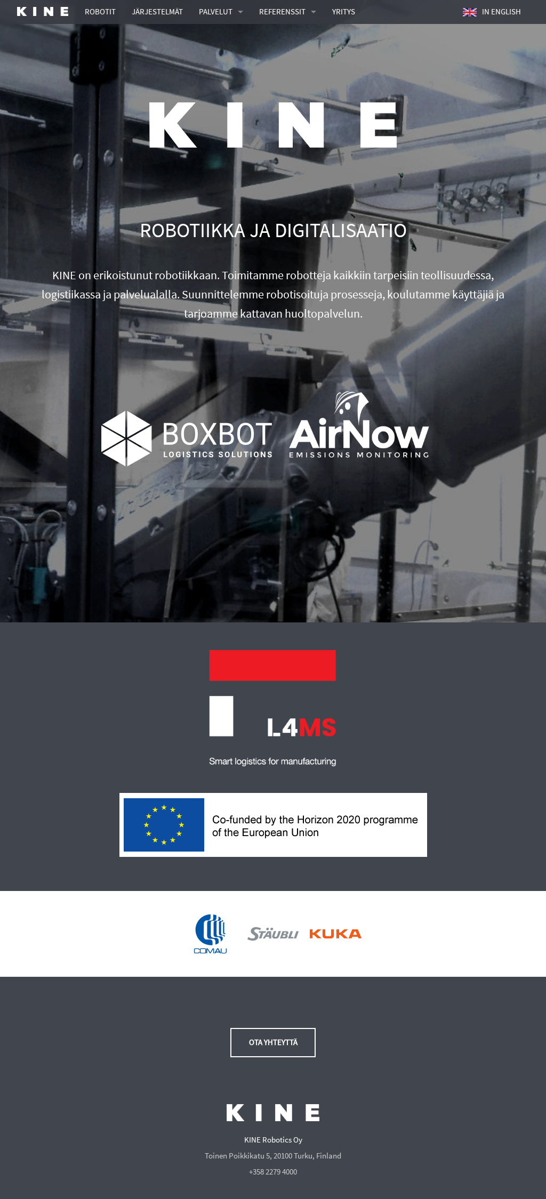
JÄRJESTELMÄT (157, 12)
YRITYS (343, 12)
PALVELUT (215, 12)
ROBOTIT (100, 12)
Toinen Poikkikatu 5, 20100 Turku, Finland (273, 1156)
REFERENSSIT (282, 12)
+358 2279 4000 (273, 1172)
